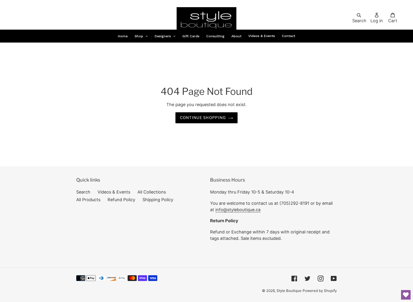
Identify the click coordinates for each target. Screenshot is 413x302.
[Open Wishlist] (406, 295)
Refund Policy (121, 199)
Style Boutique (289, 290)
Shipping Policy (157, 199)
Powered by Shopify (320, 290)
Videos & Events (114, 191)
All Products (88, 199)
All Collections (151, 191)
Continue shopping (203, 117)
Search (83, 191)
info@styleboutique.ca (238, 209)
